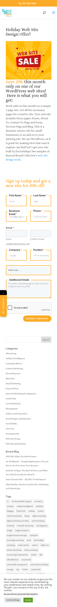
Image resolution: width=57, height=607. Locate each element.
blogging (10, 511)
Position (38, 250)
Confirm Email (37, 239)
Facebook (10, 526)
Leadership (11, 398)
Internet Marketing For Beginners (21, 393)
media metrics (23, 545)
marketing (11, 545)
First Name (16, 195)
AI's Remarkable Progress (21, 501)
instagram (34, 535)
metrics (35, 545)
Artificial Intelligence (15, 358)
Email (9, 239)
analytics (10, 506)
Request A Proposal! (37, 318)
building (31, 511)
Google (9, 530)
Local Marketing (13, 403)
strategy (10, 569)
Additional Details (19, 280)
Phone (37, 211)
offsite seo (45, 545)
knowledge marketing (15, 540)
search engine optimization (17, 555)
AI (8, 501)
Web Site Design (13, 439)
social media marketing (39, 565)
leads (29, 540)
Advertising (11, 353)
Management (12, 408)
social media (26, 560)
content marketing (14, 516)
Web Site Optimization (16, 444)
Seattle (33, 555)
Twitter (25, 569)
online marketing (31, 550)
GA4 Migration (42, 526)
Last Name (40, 195)
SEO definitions (13, 560)
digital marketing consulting (18, 521)
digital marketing (39, 516)
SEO (40, 555)
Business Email (14, 212)
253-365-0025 (29, 3)
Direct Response (13, 373)
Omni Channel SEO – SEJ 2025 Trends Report (26, 479)
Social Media (11, 423)
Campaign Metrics (14, 363)
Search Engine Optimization (18, 419)
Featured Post (12, 388)
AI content (39, 501)
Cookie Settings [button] (12, 600)
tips (17, 569)
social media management (17, 565)
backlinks (39, 506)
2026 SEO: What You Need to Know (21, 456)
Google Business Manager (17, 535)
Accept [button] (28, 600)
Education (10, 378)
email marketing (38, 521)
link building (38, 540)
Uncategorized (12, 434)
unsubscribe (35, 569)
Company (15, 250)
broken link (21, 511)
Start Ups (10, 428)
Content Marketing (14, 368)
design (26, 516)
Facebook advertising (25, 526)
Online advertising (14, 550)
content (41, 511)
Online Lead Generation (16, 414)
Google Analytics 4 (22, 530)
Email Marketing (13, 383)
